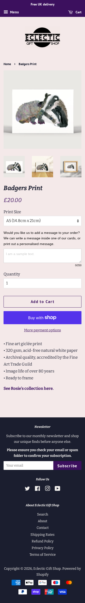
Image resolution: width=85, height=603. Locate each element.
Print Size (12, 211)
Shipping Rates (42, 534)
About (42, 521)
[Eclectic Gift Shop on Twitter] (27, 489)
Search (42, 514)
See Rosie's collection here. (29, 388)
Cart (78, 12)
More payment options (42, 330)
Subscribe (67, 465)
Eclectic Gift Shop (47, 568)
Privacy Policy (43, 548)
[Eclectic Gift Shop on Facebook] (37, 489)
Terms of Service (43, 554)
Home (7, 64)
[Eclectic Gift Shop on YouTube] (57, 489)
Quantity (12, 274)
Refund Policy (43, 541)
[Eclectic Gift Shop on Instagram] (47, 489)
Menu (14, 12)
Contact (43, 528)
